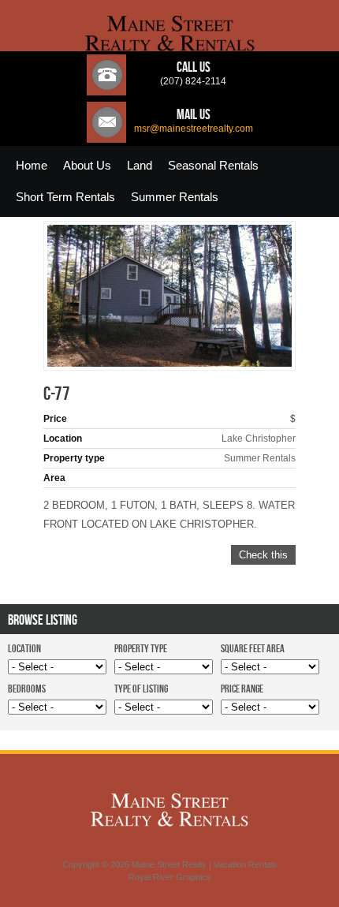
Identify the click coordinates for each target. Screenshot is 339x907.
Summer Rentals (174, 197)
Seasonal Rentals (213, 165)
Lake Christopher (259, 438)
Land (139, 165)
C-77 (56, 394)
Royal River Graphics (170, 877)
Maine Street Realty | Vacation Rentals (205, 864)
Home (31, 165)
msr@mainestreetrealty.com (193, 128)
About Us (87, 165)
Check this (263, 555)
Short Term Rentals (65, 197)
